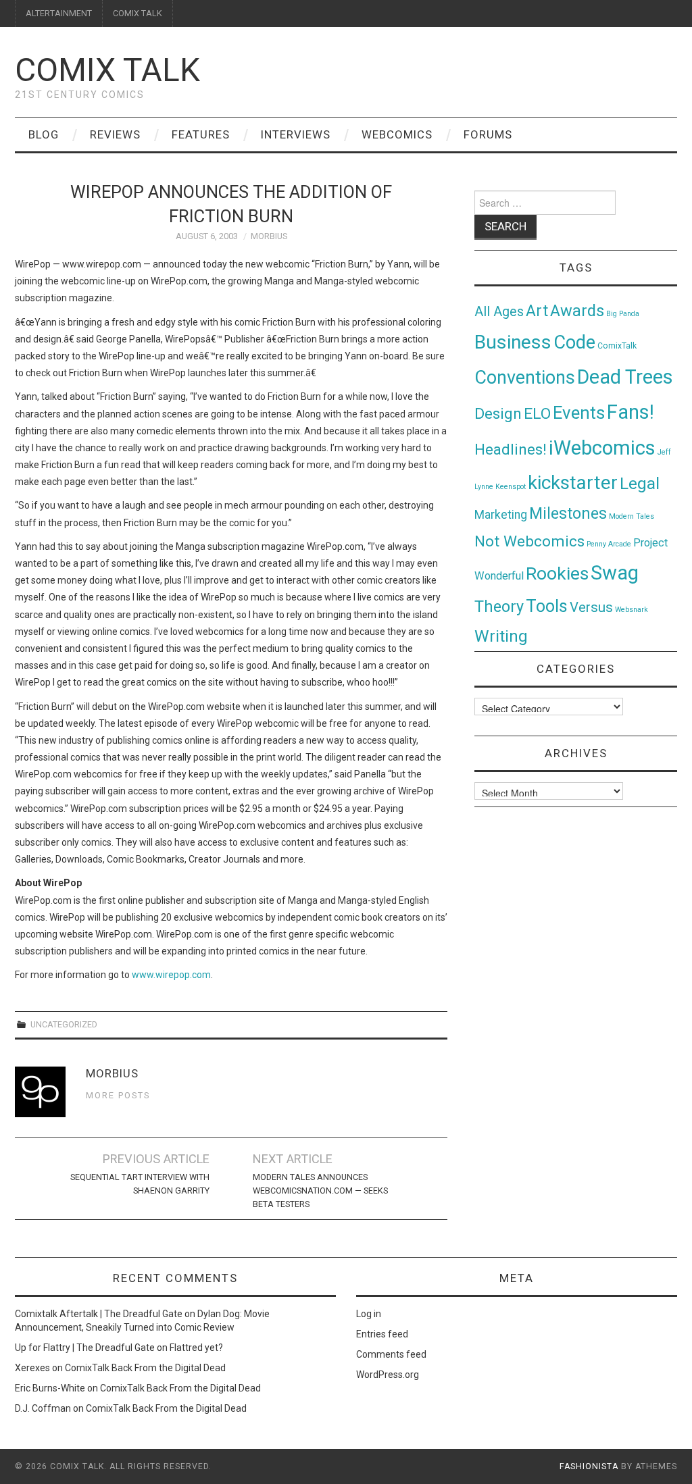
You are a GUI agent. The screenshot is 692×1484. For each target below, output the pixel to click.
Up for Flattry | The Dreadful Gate (85, 1347)
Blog (43, 134)
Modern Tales (631, 516)
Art (537, 311)
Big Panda (622, 313)
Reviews (115, 134)
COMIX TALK (137, 13)
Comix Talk (107, 70)
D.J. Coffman (43, 1408)
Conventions (524, 377)
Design (498, 414)
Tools (547, 606)
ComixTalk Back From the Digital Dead (145, 1367)
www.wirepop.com (171, 974)
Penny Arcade (609, 544)
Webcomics (397, 134)
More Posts (118, 1095)
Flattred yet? (196, 1347)
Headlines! (510, 449)
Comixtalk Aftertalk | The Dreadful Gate (98, 1313)
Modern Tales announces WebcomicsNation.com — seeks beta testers (320, 1190)
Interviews (295, 134)
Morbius (269, 236)
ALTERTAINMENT (59, 13)
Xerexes (32, 1367)
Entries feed (382, 1334)
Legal (640, 483)
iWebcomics (602, 447)
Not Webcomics (529, 541)
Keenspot (510, 486)
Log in (368, 1313)
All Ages (499, 311)
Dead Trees (625, 376)
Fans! (630, 412)
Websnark (631, 609)
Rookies (557, 573)
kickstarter (573, 482)
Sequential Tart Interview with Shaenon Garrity (139, 1184)
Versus (591, 607)
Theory (499, 606)
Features (201, 134)
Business (512, 342)
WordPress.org (387, 1374)
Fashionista (589, 1466)
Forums (488, 134)
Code (574, 342)
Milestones (568, 513)
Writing (501, 636)
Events (579, 413)
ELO (537, 414)
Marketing (500, 514)
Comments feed (391, 1354)
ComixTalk (617, 346)
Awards (577, 310)
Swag (615, 572)
